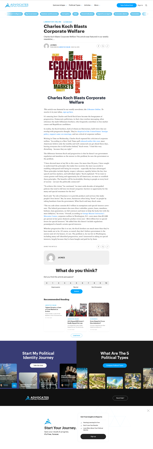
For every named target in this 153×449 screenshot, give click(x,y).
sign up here (68, 112)
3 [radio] (64, 283)
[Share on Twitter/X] (103, 46)
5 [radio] (76, 283)
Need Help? (120, 398)
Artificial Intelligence (14, 14)
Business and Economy (49, 14)
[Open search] (146, 5)
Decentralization (87, 14)
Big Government (31, 14)
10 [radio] (106, 283)
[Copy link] (107, 46)
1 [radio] (52, 283)
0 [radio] (46, 283)
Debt (75, 14)
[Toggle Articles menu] (92, 5)
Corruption (66, 14)
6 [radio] (82, 283)
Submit (76, 291)
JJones (53, 45)
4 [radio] (70, 283)
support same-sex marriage (60, 134)
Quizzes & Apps (59, 5)
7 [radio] (88, 283)
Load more (76, 335)
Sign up (93, 436)
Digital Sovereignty (104, 14)
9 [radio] (100, 283)
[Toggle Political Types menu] (82, 5)
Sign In (140, 5)
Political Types (74, 5)
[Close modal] (148, 410)
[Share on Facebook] (98, 46)
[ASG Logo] (37, 398)
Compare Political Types (114, 365)
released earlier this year (90, 141)
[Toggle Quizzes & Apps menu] (66, 5)
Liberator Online (52, 22)
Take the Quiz (38, 365)
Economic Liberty (121, 14)
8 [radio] (94, 283)
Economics (135, 14)
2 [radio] (58, 283)
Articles (87, 5)
